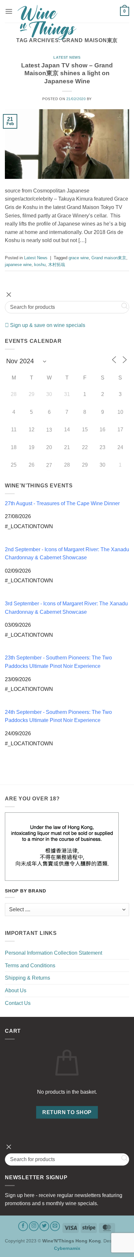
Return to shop (67, 1112)
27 (49, 465)
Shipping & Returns (27, 978)
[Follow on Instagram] (34, 1226)
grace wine (79, 257)
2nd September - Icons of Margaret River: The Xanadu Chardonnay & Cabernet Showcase (67, 554)
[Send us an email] (55, 1226)
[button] (9, 11)
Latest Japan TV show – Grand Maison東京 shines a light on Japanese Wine (67, 73)
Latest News (66, 57)
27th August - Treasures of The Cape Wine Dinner (62, 503)
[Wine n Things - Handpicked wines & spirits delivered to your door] (66, 22)
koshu (40, 264)
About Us (15, 990)
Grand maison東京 (108, 257)
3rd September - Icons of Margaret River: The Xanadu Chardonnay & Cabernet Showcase (66, 608)
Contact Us (18, 1003)
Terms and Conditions (30, 965)
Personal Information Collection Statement (53, 953)
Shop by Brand (25, 891)
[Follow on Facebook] (23, 1226)
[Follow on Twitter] (44, 1226)
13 (49, 430)
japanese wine (18, 264)
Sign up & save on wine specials (47, 325)
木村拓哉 (56, 264)
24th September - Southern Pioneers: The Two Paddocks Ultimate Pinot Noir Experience (58, 716)
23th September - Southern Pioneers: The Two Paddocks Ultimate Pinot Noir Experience (58, 662)
